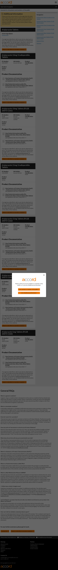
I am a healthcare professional (28, 293)
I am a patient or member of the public (28, 289)
